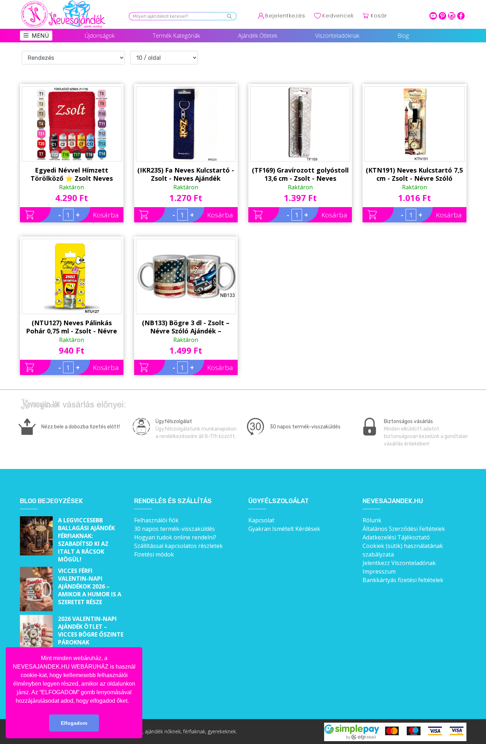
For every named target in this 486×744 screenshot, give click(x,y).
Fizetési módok (154, 554)
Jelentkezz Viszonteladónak (399, 563)
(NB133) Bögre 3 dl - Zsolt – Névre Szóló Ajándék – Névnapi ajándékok (185, 327)
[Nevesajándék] (63, 2)
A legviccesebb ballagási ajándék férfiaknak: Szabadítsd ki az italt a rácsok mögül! (86, 539)
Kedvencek (338, 15)
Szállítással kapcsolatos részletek (178, 546)
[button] (131, 701)
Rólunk (372, 520)
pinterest (442, 16)
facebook (461, 16)
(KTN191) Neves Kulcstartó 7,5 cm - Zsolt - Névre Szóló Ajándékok (414, 174)
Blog (403, 35)
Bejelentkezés (285, 15)
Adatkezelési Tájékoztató (396, 537)
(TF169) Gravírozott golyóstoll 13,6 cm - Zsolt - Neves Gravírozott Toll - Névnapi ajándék (300, 174)
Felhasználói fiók (156, 520)
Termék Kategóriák (176, 35)
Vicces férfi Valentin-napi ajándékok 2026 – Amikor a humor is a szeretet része (89, 586)
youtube (433, 16)
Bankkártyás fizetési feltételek (403, 580)
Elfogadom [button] (74, 723)
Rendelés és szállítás (173, 501)
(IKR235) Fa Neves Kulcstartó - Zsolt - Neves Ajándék (185, 174)
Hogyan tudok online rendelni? (175, 537)
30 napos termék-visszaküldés (174, 529)
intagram (451, 16)
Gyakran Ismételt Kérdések (284, 529)
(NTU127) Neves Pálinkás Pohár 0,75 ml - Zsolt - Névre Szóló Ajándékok (71, 327)
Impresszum (379, 571)
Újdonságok (100, 35)
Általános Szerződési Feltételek (404, 529)
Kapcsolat (261, 520)
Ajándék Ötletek (257, 35)
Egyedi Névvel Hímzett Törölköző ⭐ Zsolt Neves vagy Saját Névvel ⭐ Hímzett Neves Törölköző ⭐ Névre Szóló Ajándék (71, 174)
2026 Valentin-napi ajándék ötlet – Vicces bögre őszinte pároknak (90, 630)
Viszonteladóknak (337, 35)
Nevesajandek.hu (393, 501)
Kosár (379, 15)
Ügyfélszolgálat (278, 501)
